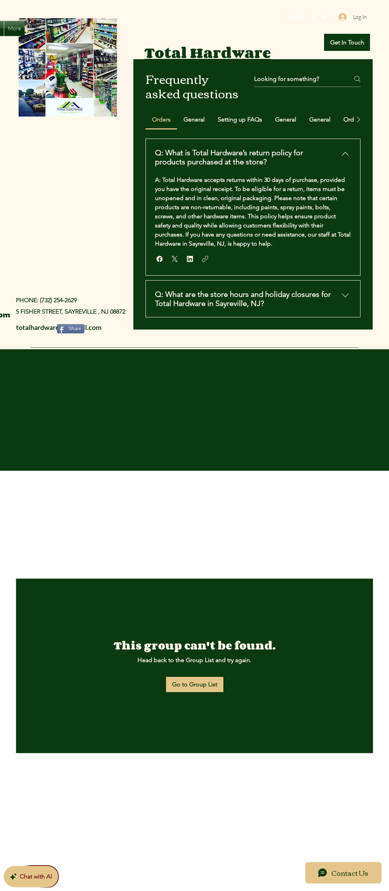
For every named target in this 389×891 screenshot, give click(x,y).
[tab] (161, 119)
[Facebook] (313, 17)
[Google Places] (290, 17)
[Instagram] (302, 17)
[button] (347, 42)
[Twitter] (325, 17)
